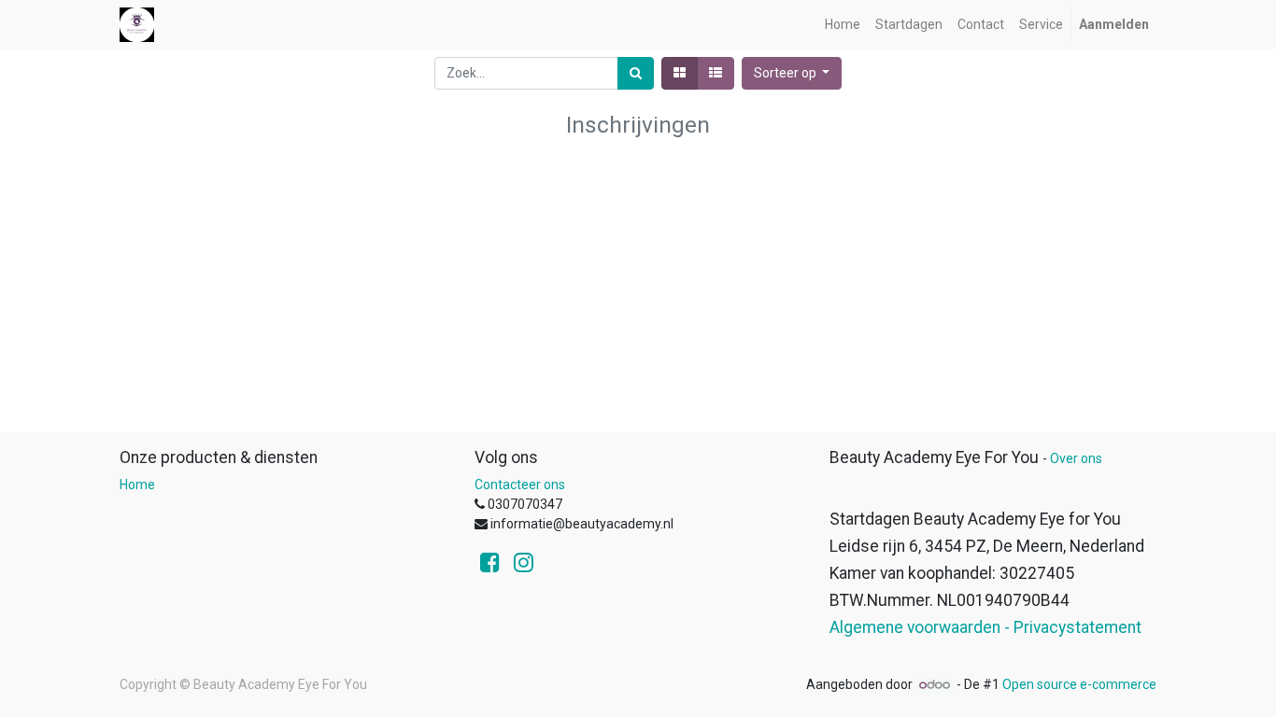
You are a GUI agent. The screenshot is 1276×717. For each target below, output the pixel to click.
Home (137, 484)
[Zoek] (635, 73)
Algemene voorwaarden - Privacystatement (985, 627)
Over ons (1076, 458)
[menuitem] (842, 24)
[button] (792, 73)
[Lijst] (715, 73)
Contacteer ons (520, 484)
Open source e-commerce (1079, 684)
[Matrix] (679, 73)
